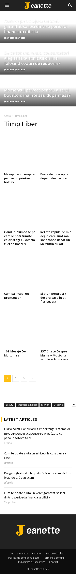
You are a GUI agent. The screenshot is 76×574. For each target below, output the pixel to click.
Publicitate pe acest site (31, 562)
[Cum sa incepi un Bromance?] (20, 270)
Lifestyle (58, 404)
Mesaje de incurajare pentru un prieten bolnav (19, 178)
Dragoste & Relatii (27, 404)
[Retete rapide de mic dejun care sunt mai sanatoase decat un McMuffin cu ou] (56, 209)
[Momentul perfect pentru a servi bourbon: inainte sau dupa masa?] (38, 90)
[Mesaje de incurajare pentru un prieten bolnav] (20, 151)
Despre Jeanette (19, 553)
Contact (53, 562)
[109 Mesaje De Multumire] (20, 328)
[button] (70, 5)
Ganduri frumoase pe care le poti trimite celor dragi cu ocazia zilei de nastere (19, 238)
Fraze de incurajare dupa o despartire (54, 176)
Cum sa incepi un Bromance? (16, 295)
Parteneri (37, 553)
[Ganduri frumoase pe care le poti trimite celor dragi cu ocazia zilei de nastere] (20, 209)
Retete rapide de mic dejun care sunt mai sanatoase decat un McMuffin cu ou (55, 238)
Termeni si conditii (53, 557)
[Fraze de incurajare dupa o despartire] (56, 151)
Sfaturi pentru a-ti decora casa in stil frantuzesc (53, 297)
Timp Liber (10, 502)
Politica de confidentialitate (24, 557)
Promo (8, 443)
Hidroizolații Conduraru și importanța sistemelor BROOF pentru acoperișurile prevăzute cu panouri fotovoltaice (37, 433)
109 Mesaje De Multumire (15, 353)
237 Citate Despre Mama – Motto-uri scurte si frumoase (54, 355)
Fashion (45, 404)
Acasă (7, 116)
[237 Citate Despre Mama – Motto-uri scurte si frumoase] (56, 328)
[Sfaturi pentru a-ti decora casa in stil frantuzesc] (56, 270)
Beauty (9, 404)
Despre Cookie (54, 553)
